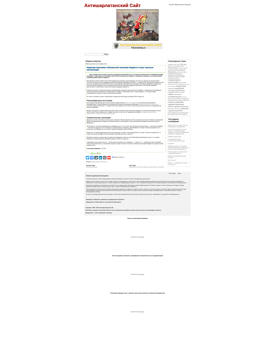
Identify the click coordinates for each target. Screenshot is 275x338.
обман (171, 94)
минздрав (171, 91)
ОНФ (182, 66)
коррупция (181, 86)
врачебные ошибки (174, 76)
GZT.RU (103, 148)
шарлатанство (183, 113)
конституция (172, 86)
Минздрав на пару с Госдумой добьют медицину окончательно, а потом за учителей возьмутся (178, 147)
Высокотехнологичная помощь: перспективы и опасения (146, 167)
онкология (177, 94)
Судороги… (171, 143)
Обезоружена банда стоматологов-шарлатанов (176, 140)
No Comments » (103, 162)
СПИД (180, 68)
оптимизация (174, 96)
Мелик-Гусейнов (172, 66)
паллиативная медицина (181, 98)
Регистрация (172, 173)
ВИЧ (172, 64)
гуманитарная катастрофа (174, 81)
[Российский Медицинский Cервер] (137, 335)
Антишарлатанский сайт (112, 5)
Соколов (184, 68)
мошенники (180, 91)
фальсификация (173, 112)
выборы (182, 76)
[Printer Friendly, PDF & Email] (96, 154)
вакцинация (178, 73)
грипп (177, 78)
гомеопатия (171, 78)
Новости (94, 162)
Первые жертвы (93, 61)
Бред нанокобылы (91, 167)
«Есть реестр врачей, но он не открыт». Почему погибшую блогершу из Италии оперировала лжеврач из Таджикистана (178, 132)
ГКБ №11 (177, 64)
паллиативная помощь (175, 100)
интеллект (175, 84)
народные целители (174, 92)
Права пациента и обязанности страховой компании (178, 152)
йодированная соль (184, 84)
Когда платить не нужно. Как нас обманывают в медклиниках (178, 125)
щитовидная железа (174, 114)
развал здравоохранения (178, 106)
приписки (186, 100)
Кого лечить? (172, 160)
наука (182, 92)
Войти (179, 173)
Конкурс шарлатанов (174, 136)
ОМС (178, 66)
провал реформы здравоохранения (176, 103)
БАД (169, 64)
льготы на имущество (131, 103)
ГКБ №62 (183, 64)
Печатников (173, 68)
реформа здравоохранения (178, 110)
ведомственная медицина (176, 75)
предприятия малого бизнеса (148, 104)
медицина (179, 88)
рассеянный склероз (174, 108)
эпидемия (184, 114)
